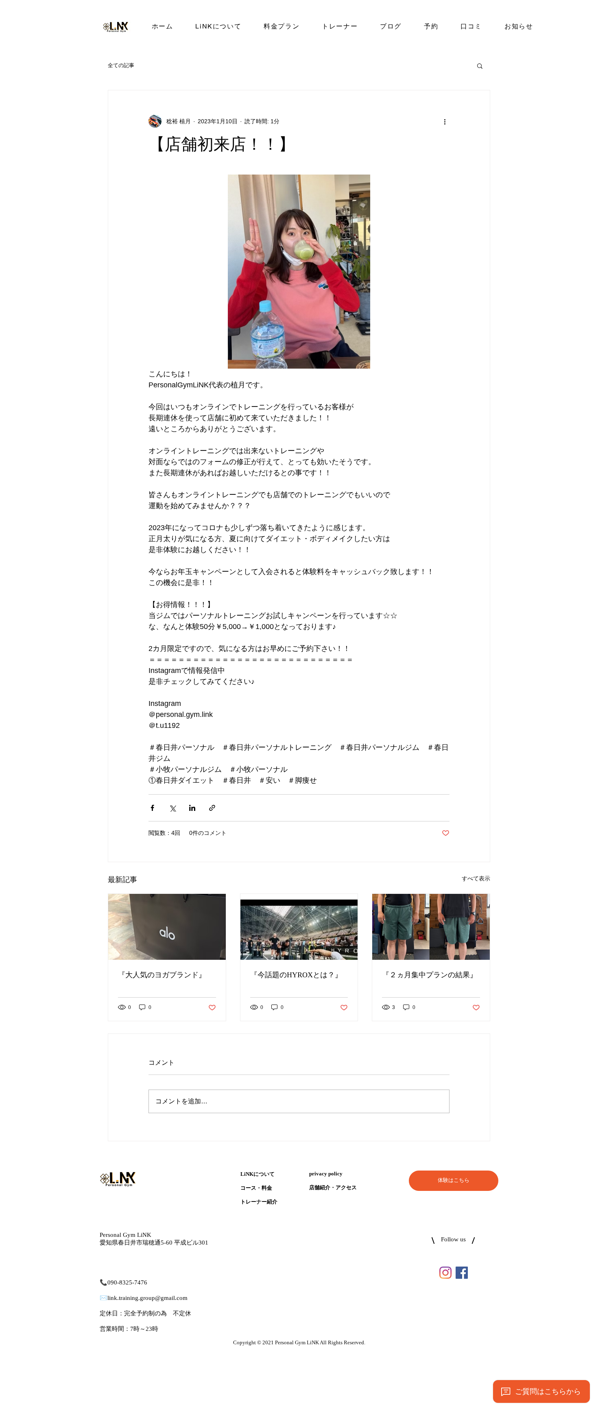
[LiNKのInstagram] (445, 1273)
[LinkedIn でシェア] (192, 808)
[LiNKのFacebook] (462, 1273)
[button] (480, 65)
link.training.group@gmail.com (147, 1298)
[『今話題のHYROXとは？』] (299, 927)
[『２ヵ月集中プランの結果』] (431, 927)
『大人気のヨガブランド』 (162, 975)
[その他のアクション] (445, 121)
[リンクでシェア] (212, 808)
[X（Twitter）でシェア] (172, 808)
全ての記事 (121, 65)
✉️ (103, 1298)
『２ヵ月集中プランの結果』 (429, 975)
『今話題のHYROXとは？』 (296, 975)
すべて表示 (476, 878)
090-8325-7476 (127, 1282)
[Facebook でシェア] (152, 808)
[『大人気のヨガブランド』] (167, 927)
